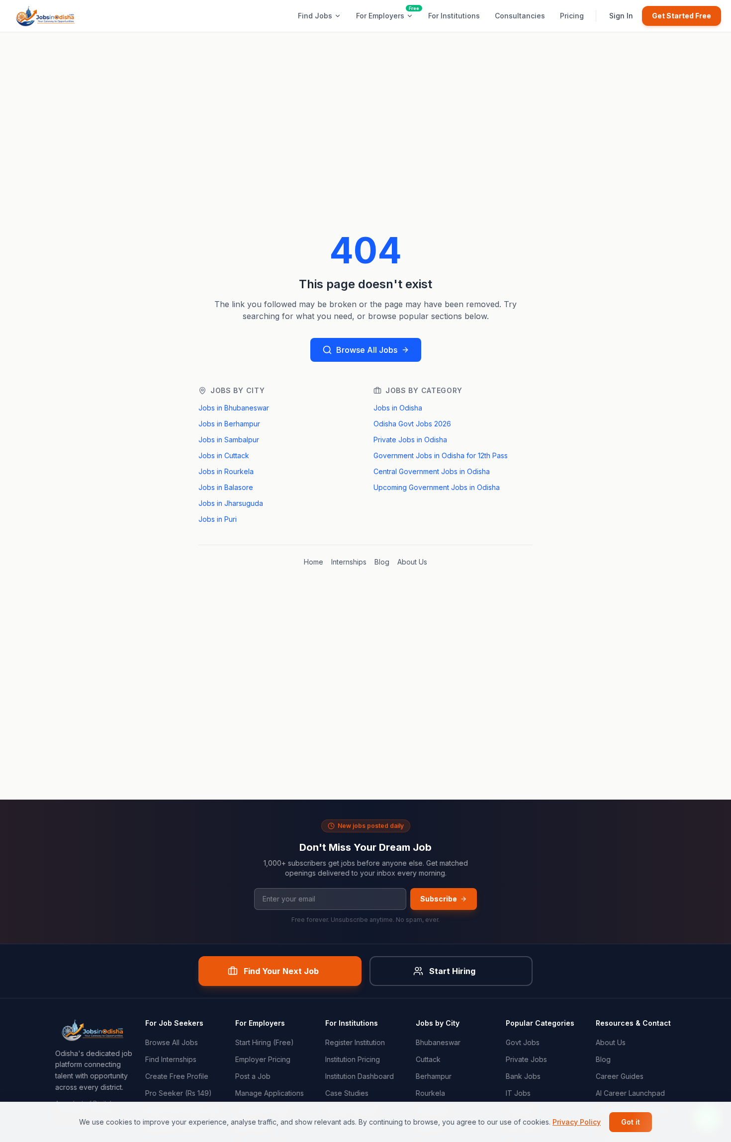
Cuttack (428, 1059)
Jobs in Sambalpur (228, 439)
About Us (412, 562)
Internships (348, 562)
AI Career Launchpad (630, 1093)
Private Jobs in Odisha (410, 439)
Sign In (621, 15)
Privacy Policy (576, 1122)
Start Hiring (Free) (264, 1042)
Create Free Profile (176, 1076)
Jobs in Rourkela (226, 471)
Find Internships (170, 1059)
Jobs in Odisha (397, 408)
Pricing (572, 15)
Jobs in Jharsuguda (230, 503)
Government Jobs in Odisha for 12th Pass (440, 455)
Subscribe (438, 899)
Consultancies (520, 15)
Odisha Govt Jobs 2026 (412, 423)
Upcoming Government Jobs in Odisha (436, 487)
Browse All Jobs (366, 350)
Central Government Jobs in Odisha (431, 471)
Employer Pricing (262, 1059)
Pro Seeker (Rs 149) (178, 1093)
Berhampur (434, 1076)
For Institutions (454, 15)
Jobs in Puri (217, 519)
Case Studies (346, 1093)
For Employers (380, 15)
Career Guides (619, 1076)
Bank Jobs (523, 1076)
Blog (381, 562)
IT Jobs (518, 1093)
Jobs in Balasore (225, 487)
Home (313, 562)
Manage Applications (269, 1093)
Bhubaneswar (438, 1042)
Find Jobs (315, 15)
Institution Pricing (352, 1059)
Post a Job (253, 1076)
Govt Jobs (523, 1042)
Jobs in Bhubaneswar (233, 408)
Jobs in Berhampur (229, 423)
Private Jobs (526, 1059)
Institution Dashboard (359, 1076)
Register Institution (355, 1042)
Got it (630, 1122)
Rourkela (430, 1093)
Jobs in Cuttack (223, 455)
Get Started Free (681, 15)
